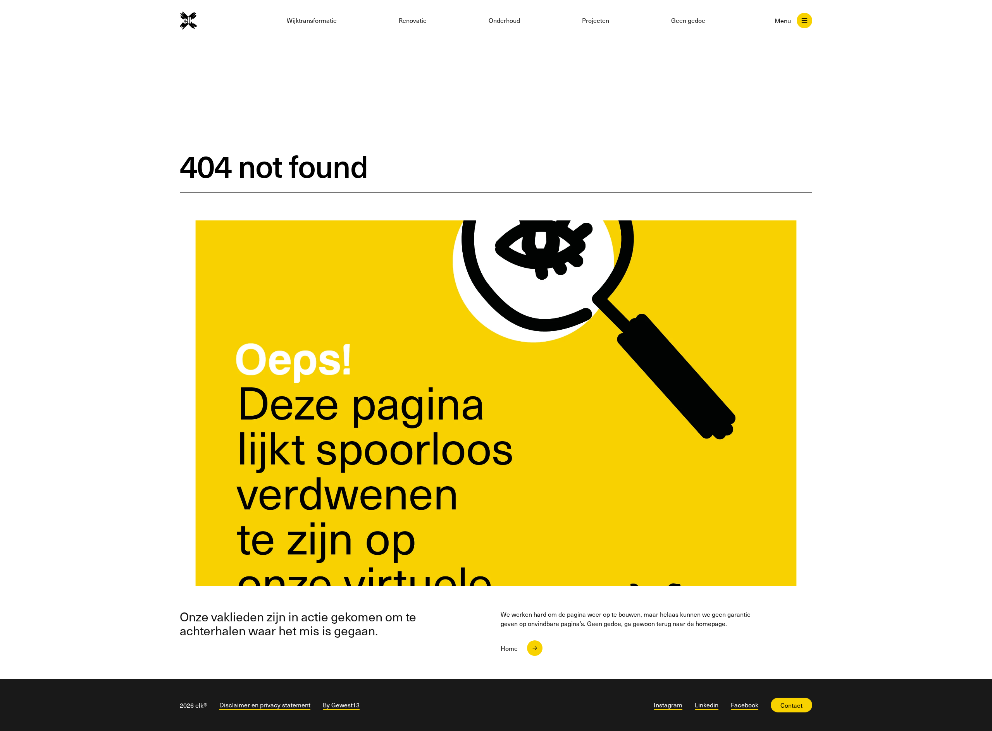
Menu (783, 20)
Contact (791, 705)
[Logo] (202, 20)
